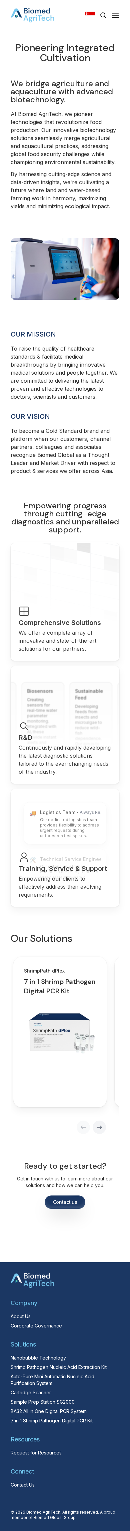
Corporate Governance (36, 1325)
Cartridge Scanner (31, 1392)
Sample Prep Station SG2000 (43, 1402)
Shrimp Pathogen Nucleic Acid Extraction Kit (59, 1367)
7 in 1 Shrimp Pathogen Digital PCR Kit (52, 1420)
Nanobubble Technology (38, 1358)
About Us (21, 1316)
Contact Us (23, 1485)
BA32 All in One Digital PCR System (49, 1411)
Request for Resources (36, 1452)
